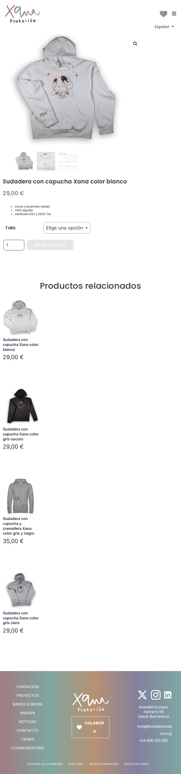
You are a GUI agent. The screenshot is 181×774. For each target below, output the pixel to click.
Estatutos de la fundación (45, 764)
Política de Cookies (136, 764)
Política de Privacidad (104, 764)
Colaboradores (27, 748)
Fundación (27, 686)
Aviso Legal (75, 764)
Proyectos (27, 695)
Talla (10, 228)
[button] (135, 43)
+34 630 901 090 (153, 740)
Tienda (27, 739)
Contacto (27, 730)
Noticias (27, 721)
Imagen (27, 713)
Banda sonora (27, 704)
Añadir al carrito (50, 244)
